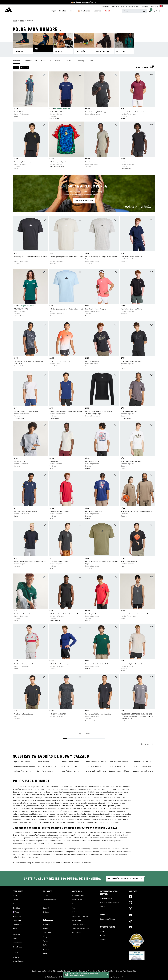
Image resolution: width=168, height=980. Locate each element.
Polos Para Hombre (93, 766)
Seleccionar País (120, 971)
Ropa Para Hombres (69, 766)
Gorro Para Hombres (45, 771)
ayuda (122, 6)
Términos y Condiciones (61, 971)
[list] (84, 61)
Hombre (62, 11)
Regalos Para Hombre (22, 762)
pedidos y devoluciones (133, 6)
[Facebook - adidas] (142, 897)
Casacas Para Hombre (70, 762)
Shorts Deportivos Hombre (95, 762)
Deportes (97, 11)
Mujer (53, 11)
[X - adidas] (142, 909)
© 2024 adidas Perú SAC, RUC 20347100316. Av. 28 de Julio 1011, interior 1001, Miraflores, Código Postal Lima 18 (84, 977)
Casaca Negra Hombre (142, 762)
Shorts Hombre (43, 762)
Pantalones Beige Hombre (95, 771)
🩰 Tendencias (84, 11)
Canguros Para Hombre (46, 766)
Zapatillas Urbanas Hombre (24, 766)
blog (117, 6)
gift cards (145, 6)
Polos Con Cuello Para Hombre (142, 767)
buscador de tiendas (108, 6)
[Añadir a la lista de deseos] (44, 75)
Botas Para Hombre (117, 766)
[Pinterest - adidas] (142, 915)
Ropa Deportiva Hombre (118, 762)
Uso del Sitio (131, 971)
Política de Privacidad (105, 971)
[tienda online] (8, 10)
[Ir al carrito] (160, 11)
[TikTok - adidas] (142, 921)
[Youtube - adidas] (142, 928)
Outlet (107, 11)
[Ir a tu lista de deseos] (155, 11)
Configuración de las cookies (42, 971)
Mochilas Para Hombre (22, 771)
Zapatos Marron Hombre (143, 771)
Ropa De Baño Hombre (70, 771)
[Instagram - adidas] (142, 903)
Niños (72, 11)
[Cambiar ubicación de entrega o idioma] (161, 6)
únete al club (154, 6)
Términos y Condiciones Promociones (84, 971)
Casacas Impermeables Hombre (118, 771)
